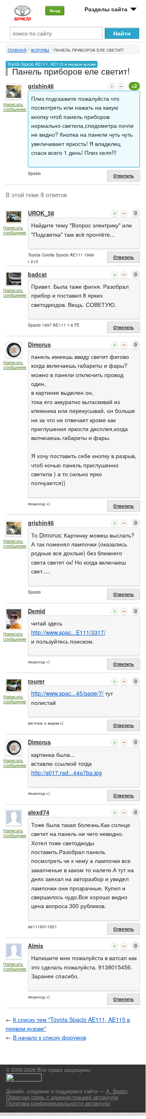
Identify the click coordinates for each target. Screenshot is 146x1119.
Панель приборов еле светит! (89, 50)
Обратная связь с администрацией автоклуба (62, 1097)
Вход (55, 10)
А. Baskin (117, 1091)
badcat (37, 274)
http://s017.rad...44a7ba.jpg (66, 773)
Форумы (40, 50)
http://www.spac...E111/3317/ (68, 632)
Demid (36, 611)
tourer (36, 681)
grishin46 (41, 86)
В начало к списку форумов (49, 1037)
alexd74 (38, 812)
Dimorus (39, 344)
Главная (17, 50)
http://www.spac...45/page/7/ (67, 693)
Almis (35, 946)
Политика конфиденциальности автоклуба (58, 1103)
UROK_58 (41, 213)
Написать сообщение (14, 107)
